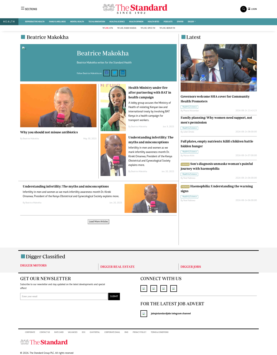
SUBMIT (114, 296)
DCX (83, 332)
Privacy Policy (139, 332)
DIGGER (191, 22)
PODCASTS (168, 22)
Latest (193, 37)
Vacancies (72, 332)
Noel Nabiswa (189, 178)
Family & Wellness (57, 22)
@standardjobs (163, 313)
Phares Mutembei (191, 111)
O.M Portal (95, 332)
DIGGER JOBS (190, 266)
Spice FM (149, 28)
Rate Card (58, 332)
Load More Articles (98, 221)
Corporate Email (112, 332)
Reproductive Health (35, 22)
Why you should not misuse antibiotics (49, 132)
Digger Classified (45, 256)
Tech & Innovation (96, 22)
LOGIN (253, 9)
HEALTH (9, 21)
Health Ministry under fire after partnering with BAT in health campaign (149, 92)
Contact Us (45, 332)
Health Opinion (136, 22)
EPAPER (180, 22)
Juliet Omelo (188, 132)
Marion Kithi (188, 156)
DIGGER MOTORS (33, 265)
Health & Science (117, 22)
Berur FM (168, 28)
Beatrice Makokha (31, 139)
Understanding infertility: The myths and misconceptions (66, 186)
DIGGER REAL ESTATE (117, 266)
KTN (109, 28)
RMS (126, 332)
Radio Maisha (128, 28)
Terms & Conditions (159, 332)
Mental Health (77, 22)
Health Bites (153, 22)
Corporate (30, 332)
